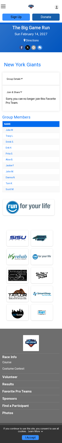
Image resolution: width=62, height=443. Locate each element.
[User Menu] (57, 7)
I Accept (30, 437)
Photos (7, 413)
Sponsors (9, 398)
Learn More (34, 431)
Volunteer (9, 377)
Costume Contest (13, 368)
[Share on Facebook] (21, 47)
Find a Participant (15, 406)
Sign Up (16, 17)
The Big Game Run (31, 27)
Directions (32, 40)
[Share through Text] (39, 47)
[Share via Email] (33, 47)
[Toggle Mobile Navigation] (3, 6)
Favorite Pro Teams (17, 391)
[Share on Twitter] (27, 47)
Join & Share (13, 92)
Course (6, 362)
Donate (46, 17)
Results (8, 384)
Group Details (14, 79)
